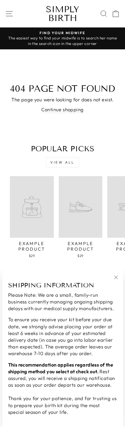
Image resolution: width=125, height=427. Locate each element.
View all (62, 162)
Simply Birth (62, 13)
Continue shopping (62, 109)
